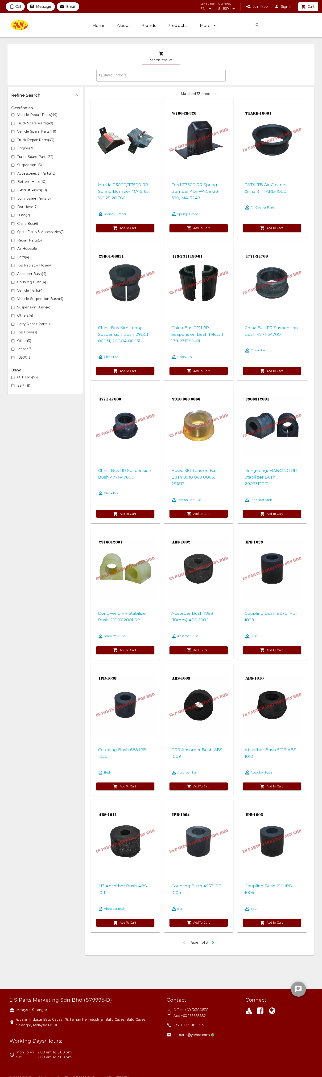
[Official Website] (272, 1011)
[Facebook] (260, 1011)
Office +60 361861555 (190, 1010)
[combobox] (161, 75)
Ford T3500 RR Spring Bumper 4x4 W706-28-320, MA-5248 (195, 191)
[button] (45, 95)
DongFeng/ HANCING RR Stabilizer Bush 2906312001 (271, 477)
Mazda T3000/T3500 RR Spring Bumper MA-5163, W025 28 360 (124, 191)
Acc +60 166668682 (189, 1016)
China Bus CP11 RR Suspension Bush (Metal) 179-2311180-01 (197, 334)
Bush (254, 636)
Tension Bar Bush (189, 500)
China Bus (111, 357)
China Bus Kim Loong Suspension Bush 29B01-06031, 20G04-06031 (124, 334)
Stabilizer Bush (261, 500)
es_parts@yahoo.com (191, 1035)
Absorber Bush (187, 636)
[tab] (161, 56)
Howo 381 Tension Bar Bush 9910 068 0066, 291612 (194, 477)
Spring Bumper (115, 214)
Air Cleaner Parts (263, 207)
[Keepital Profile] (249, 1010)
